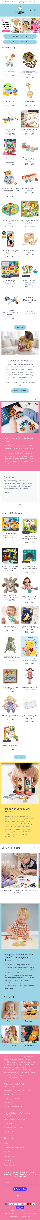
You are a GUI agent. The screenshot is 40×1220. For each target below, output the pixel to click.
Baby (9, 1021)
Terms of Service (9, 1165)
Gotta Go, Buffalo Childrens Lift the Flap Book (29, 538)
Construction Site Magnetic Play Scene (10, 281)
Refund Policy (8, 1152)
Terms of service (32, 1213)
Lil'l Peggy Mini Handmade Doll (10, 716)
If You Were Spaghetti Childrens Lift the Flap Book (29, 568)
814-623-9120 (9, 1123)
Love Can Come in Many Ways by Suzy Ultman (30, 659)
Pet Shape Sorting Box (29, 188)
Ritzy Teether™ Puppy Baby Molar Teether (10, 596)
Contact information (26, 1216)
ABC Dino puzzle (10, 71)
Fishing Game (10, 129)
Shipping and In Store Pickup (14, 1147)
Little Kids (9, 1045)
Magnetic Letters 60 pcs (30, 129)
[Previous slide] (16, 399)
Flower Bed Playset (29, 280)
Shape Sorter (10, 101)
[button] (4, 10)
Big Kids (28, 1045)
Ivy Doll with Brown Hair (30, 687)
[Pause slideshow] (36, 399)
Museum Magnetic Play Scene (29, 300)
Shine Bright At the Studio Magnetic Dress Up (10, 251)
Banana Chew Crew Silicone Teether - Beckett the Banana (29, 627)
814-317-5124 (9, 1094)
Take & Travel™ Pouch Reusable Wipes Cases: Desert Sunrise (29, 717)
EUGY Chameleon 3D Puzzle (10, 746)
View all (20, 757)
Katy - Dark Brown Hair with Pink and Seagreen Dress (30, 598)
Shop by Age (8, 493)
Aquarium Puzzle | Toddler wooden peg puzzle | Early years (10, 190)
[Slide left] (16, 505)
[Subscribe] (34, 1182)
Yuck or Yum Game (10, 158)
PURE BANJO (29, 101)
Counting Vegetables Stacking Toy (30, 158)
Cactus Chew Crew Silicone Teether (10, 627)
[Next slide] (24, 399)
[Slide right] (24, 505)
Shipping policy (14, 1216)
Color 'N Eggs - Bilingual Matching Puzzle (10, 688)
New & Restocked (20, 42)
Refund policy (13, 1213)
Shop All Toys (13, 391)
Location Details (9, 1156)
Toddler (28, 1021)
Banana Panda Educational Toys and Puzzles (19, 891)
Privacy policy (22, 1213)
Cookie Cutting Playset (29, 250)
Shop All (20, 327)
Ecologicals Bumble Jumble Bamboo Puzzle (29, 71)
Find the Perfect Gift (20, 36)
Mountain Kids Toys (19, 1211)
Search (6, 1143)
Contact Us (8, 1160)
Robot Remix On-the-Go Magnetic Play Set (10, 567)
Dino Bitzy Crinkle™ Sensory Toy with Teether (10, 656)
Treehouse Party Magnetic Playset (30, 221)
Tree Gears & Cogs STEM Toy (10, 221)
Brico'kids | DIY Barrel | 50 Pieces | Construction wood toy (10, 312)
